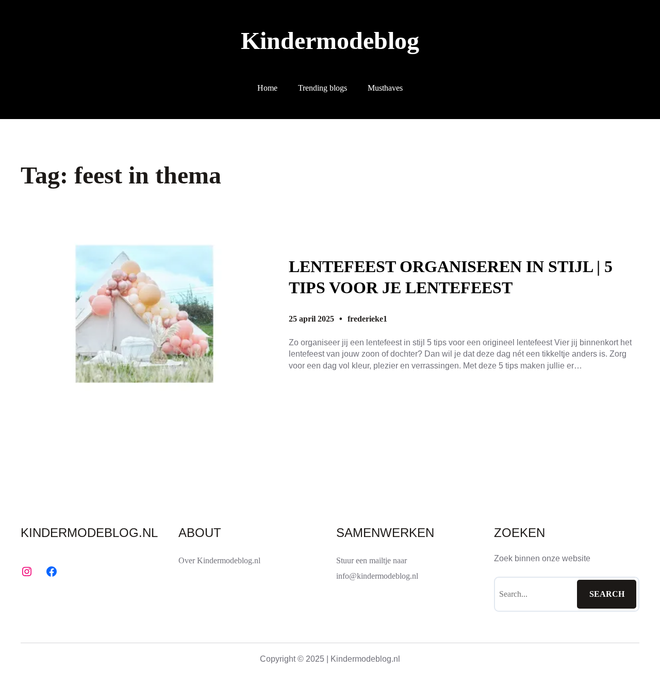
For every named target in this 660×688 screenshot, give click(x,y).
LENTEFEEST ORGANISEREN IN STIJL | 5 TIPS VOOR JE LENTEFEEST (451, 277)
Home (267, 87)
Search (606, 594)
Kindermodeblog (330, 40)
